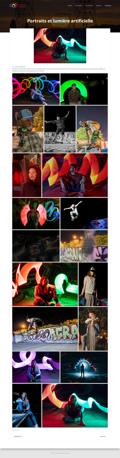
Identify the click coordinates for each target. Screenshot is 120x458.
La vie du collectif (20, 67)
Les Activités (89, 5)
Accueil (70, 5)
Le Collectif (78, 5)
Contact (98, 5)
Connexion (108, 5)
